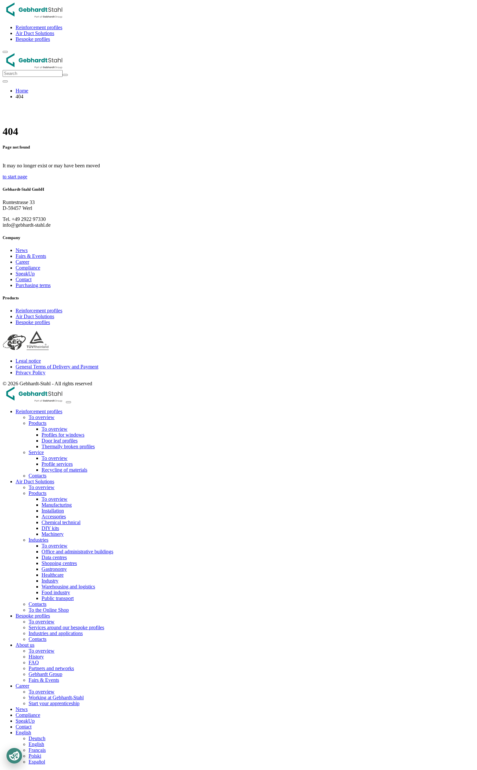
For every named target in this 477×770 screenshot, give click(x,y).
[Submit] (65, 75)
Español (37, 761)
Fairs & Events (31, 256)
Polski (35, 756)
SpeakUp (25, 273)
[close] (68, 402)
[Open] (5, 52)
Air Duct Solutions (35, 33)
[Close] (5, 81)
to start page (15, 176)
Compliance (28, 268)
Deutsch (37, 738)
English (36, 744)
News (22, 250)
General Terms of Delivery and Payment (57, 366)
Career (22, 262)
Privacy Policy (30, 372)
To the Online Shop (49, 610)
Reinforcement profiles (39, 27)
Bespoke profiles (33, 39)
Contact (23, 279)
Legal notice (28, 361)
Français (37, 750)
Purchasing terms (33, 285)
